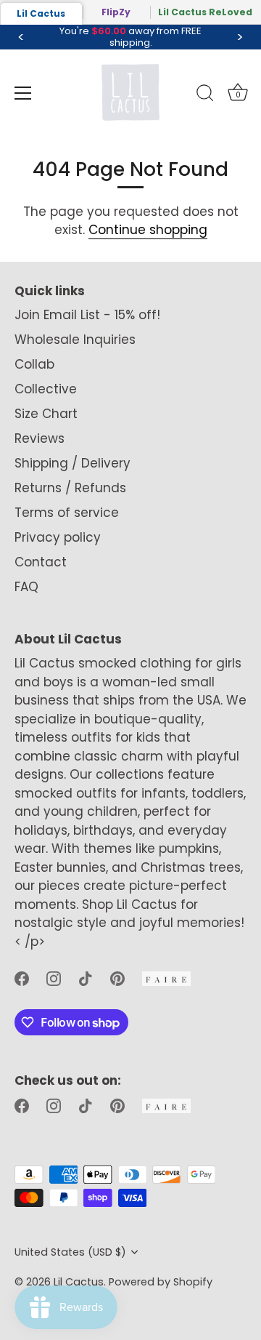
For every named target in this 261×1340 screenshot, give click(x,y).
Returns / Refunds (70, 488)
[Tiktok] (85, 977)
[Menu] (23, 93)
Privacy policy (57, 537)
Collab (34, 364)
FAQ (26, 586)
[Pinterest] (117, 977)
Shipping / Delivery (72, 463)
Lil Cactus (41, 13)
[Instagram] (53, 977)
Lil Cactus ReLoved (205, 12)
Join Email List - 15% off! (87, 315)
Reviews (39, 438)
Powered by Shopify (160, 1282)
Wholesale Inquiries (75, 339)
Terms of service (66, 512)
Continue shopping (147, 229)
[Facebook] (21, 977)
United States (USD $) (70, 1252)
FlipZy (116, 12)
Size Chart (46, 413)
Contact (40, 562)
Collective (45, 389)
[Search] (205, 95)
